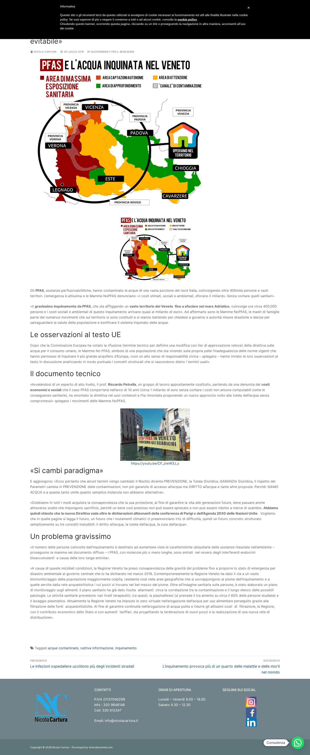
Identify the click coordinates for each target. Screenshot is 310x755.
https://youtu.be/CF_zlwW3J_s (155, 463)
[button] (297, 742)
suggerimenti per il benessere (112, 51)
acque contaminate (63, 648)
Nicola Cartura (45, 51)
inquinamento (126, 648)
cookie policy (187, 19)
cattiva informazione (96, 648)
